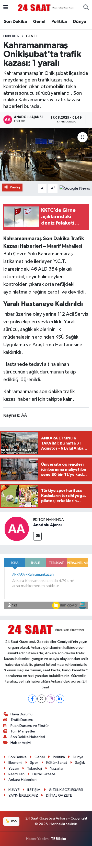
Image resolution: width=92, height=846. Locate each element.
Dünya (79, 21)
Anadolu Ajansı (47, 525)
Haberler (11, 36)
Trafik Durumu (21, 720)
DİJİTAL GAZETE (59, 795)
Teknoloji (34, 768)
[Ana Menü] (5, 7)
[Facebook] (32, 699)
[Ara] (86, 7)
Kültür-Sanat (56, 763)
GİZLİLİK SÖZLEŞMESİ (66, 790)
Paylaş (15, 187)
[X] (41, 699)
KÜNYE (13, 790)
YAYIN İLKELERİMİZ (23, 795)
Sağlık (80, 763)
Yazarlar (57, 768)
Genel (39, 21)
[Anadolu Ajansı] (16, 528)
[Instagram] (51, 699)
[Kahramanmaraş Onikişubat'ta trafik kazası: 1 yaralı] (46, 155)
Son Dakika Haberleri (27, 737)
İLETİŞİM (34, 790)
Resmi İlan (16, 774)
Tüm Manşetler (23, 731)
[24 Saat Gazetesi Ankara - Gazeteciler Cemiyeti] (46, 7)
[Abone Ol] (75, 188)
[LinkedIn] (60, 699)
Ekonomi (15, 763)
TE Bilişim (58, 839)
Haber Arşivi (20, 743)
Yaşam (13, 768)
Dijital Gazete (43, 774)
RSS (13, 821)
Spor (34, 763)
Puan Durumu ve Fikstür (29, 726)
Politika (59, 21)
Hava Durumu (21, 714)
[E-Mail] (37, 536)
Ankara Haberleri (22, 780)
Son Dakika (15, 21)
